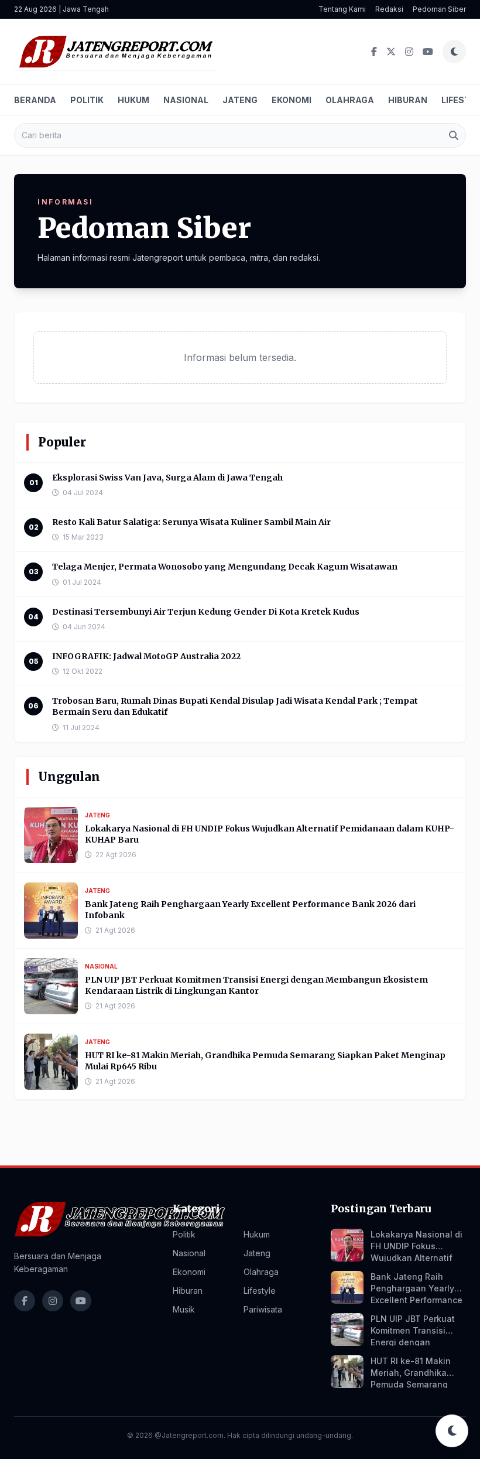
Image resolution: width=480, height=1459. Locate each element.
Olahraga (349, 100)
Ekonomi (291, 100)
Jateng (240, 100)
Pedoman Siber (439, 9)
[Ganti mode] (452, 1430)
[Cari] (453, 135)
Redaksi (389, 9)
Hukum (133, 100)
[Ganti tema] (454, 51)
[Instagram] (409, 52)
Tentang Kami (342, 9)
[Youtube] (428, 52)
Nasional (185, 100)
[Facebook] (374, 52)
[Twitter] (391, 52)
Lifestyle (260, 1291)
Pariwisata (263, 1309)
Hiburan (407, 100)
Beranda (35, 100)
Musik (184, 1309)
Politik (87, 100)
